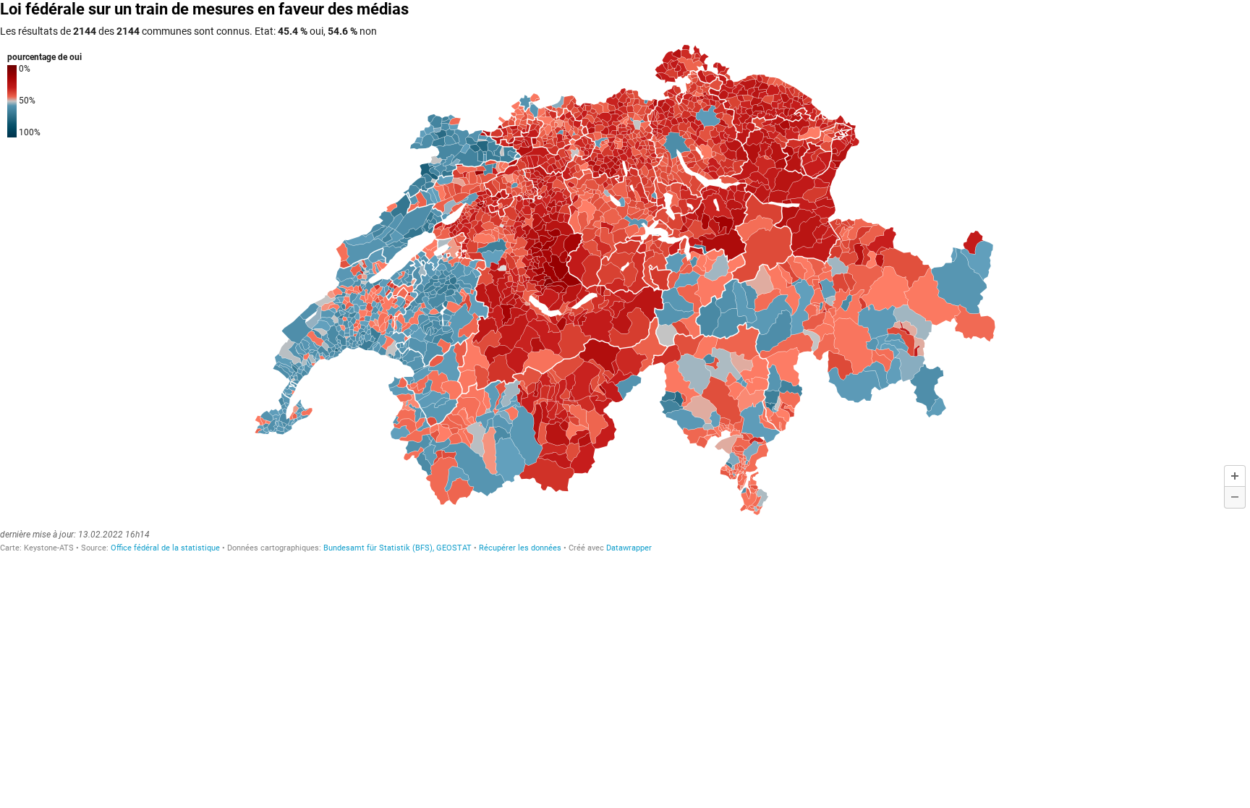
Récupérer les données (520, 548)
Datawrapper (629, 548)
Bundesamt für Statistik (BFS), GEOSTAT (397, 548)
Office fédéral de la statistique (165, 548)
